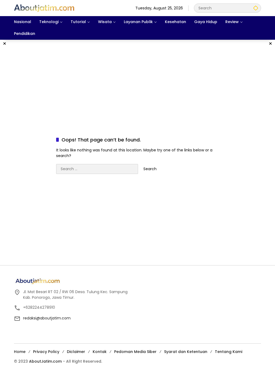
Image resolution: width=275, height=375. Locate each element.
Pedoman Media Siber (135, 351)
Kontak (100, 351)
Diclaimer (76, 351)
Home (20, 351)
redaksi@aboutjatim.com (47, 318)
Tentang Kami (228, 351)
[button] (255, 7)
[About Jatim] (44, 7)
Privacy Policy (46, 351)
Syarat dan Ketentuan (185, 351)
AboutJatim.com (45, 361)
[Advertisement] (137, 82)
